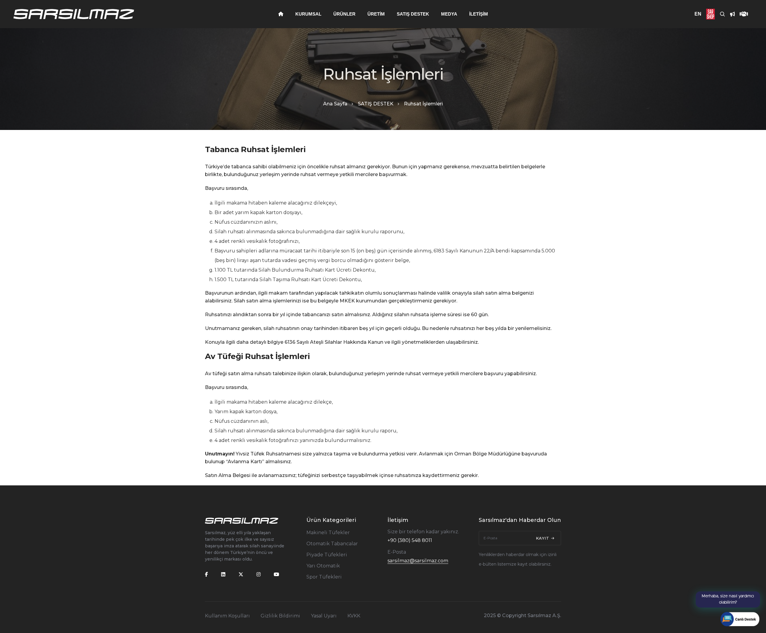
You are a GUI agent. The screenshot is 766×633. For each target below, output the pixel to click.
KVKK (353, 616)
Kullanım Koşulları (227, 616)
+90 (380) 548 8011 (409, 540)
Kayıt (543, 538)
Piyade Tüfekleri (326, 555)
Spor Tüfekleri (324, 577)
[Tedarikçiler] (741, 14)
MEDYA (449, 13)
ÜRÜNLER (344, 13)
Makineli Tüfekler (328, 532)
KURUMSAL (308, 13)
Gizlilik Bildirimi (280, 616)
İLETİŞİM (478, 13)
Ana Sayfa (335, 104)
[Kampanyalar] (730, 14)
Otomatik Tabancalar (332, 543)
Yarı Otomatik (323, 566)
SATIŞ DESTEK (413, 13)
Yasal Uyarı (324, 616)
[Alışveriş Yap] (708, 14)
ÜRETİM (376, 13)
